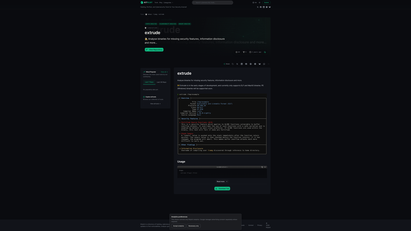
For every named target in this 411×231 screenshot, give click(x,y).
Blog (160, 2)
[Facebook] (261, 7)
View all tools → (155, 103)
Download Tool (224, 188)
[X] (237, 64)
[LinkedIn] (264, 7)
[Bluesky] (270, 7)
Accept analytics (178, 226)
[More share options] (269, 64)
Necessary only (193, 226)
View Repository (155, 50)
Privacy (259, 225)
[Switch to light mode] (259, 2)
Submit (266, 2)
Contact (251, 225)
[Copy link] (233, 64)
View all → (164, 72)
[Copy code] (262, 167)
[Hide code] (265, 167)
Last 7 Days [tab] (149, 82)
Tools (156, 2)
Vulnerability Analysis (167, 24)
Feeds (242, 225)
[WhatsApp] (264, 64)
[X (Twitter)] (258, 7)
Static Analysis (151, 24)
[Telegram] (255, 64)
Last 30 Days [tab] (161, 82)
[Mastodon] (267, 7)
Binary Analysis (184, 24)
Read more (220, 181)
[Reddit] (251, 64)
